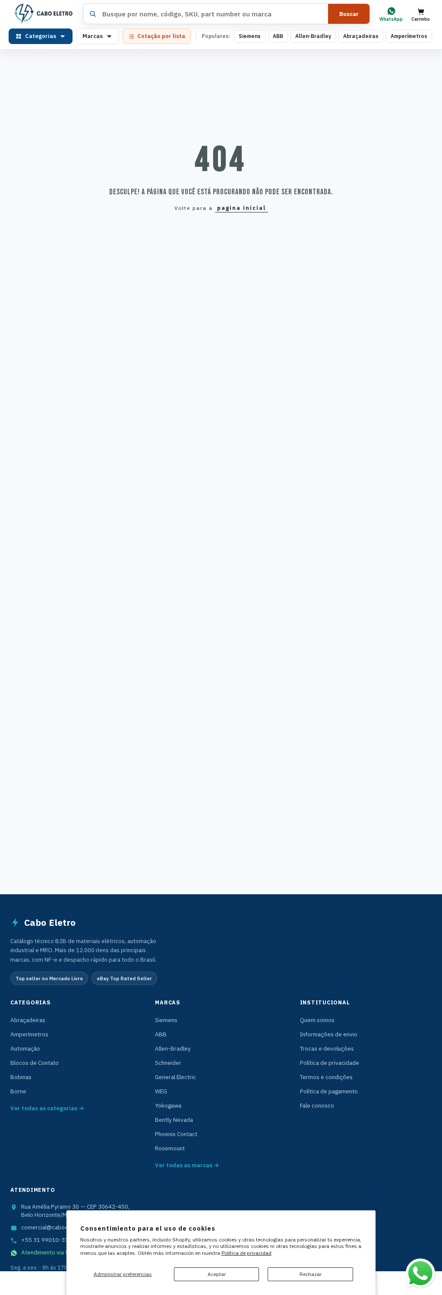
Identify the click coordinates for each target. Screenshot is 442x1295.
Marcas (92, 36)
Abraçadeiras (361, 36)
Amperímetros (409, 36)
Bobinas (21, 1077)
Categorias (40, 36)
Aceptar (217, 1274)
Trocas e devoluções (327, 1048)
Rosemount (170, 1148)
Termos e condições (326, 1077)
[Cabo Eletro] (43, 13)
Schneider (168, 1063)
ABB (278, 36)
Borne (18, 1091)
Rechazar (311, 1274)
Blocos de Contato (34, 1063)
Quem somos (317, 1020)
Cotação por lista (161, 36)
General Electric (175, 1077)
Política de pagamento (329, 1091)
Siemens (250, 36)
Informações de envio (328, 1034)
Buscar (349, 14)
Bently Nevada (174, 1120)
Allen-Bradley (313, 36)
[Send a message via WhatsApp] (420, 1273)
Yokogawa (168, 1105)
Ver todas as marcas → (187, 1165)
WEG (161, 1091)
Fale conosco (317, 1105)
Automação (25, 1048)
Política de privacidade (329, 1063)
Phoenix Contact (176, 1134)
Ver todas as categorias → (47, 1108)
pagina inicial (241, 208)
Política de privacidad (246, 1253)
